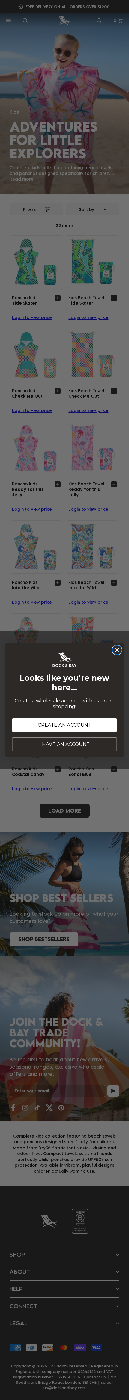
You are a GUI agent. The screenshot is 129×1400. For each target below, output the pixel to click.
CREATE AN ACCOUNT (64, 725)
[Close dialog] (117, 650)
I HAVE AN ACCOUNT (65, 744)
